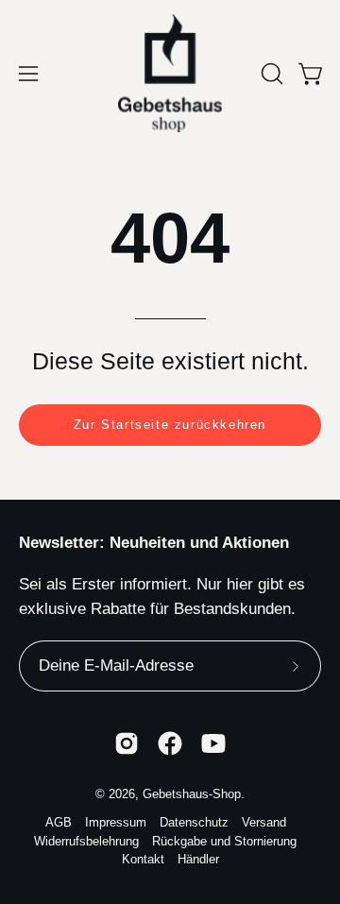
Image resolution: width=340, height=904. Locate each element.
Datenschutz (194, 822)
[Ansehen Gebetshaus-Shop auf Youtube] (213, 743)
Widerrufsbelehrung (86, 841)
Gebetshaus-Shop (192, 794)
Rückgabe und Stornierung (224, 841)
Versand (264, 822)
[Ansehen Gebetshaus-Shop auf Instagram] (126, 743)
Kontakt (143, 859)
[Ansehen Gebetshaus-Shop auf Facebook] (170, 743)
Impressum (115, 822)
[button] (270, 73)
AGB (58, 822)
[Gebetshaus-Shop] (170, 73)
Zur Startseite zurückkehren (170, 425)
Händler (198, 859)
